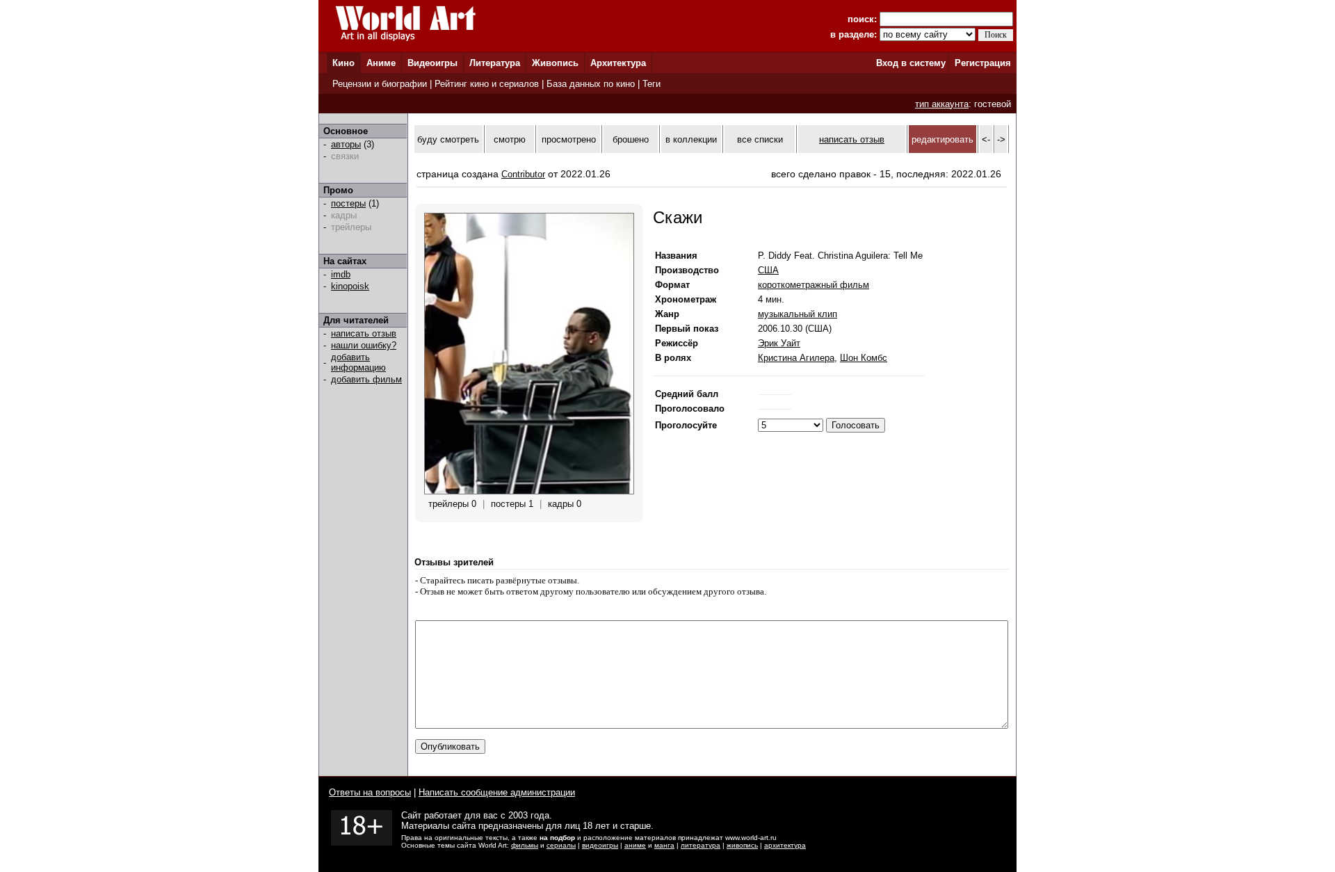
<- (986, 139)
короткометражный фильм (813, 285)
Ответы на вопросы (370, 792)
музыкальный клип (797, 314)
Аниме (381, 63)
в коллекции (691, 139)
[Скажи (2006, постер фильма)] (529, 491)
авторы (346, 144)
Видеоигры (432, 63)
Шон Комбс (863, 358)
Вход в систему (911, 63)
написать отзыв (363, 333)
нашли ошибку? (363, 345)
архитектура (785, 845)
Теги (651, 84)
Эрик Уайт (779, 343)
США (768, 270)
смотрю (510, 139)
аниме (635, 845)
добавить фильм (366, 379)
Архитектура (618, 63)
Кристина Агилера (796, 358)
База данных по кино (591, 84)
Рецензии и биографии (379, 84)
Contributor (523, 174)
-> (1001, 139)
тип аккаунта (942, 104)
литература (700, 845)
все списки (760, 139)
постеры (348, 203)
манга (664, 845)
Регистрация (983, 63)
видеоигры (600, 845)
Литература (494, 63)
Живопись (555, 63)
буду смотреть (448, 139)
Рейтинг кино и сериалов (487, 84)
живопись (742, 845)
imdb (340, 274)
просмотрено (569, 139)
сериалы (561, 845)
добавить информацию (358, 362)
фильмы (524, 845)
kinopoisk (350, 286)
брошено (631, 139)
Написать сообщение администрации (497, 792)
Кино (343, 63)
